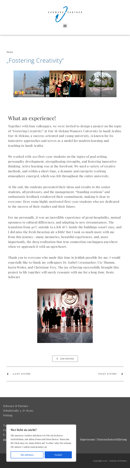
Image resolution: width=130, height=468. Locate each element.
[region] (41, 443)
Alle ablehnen (27, 454)
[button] (65, 25)
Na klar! (58, 454)
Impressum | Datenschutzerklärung (103, 439)
